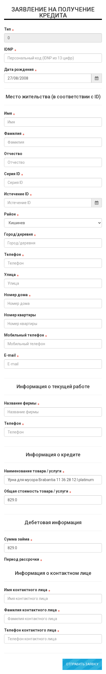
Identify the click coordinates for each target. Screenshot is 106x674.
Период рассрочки (21, 559)
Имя (8, 113)
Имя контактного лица (25, 590)
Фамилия (12, 133)
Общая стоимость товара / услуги (36, 491)
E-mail (10, 355)
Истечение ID (16, 194)
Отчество (13, 153)
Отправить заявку (82, 664)
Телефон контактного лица (30, 630)
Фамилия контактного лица (30, 610)
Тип (7, 29)
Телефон (12, 254)
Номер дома (16, 295)
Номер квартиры (20, 315)
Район (10, 214)
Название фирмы (20, 403)
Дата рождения (19, 69)
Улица (10, 274)
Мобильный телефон (24, 335)
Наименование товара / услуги (32, 471)
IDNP (8, 49)
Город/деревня (18, 234)
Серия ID (12, 174)
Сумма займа (16, 539)
